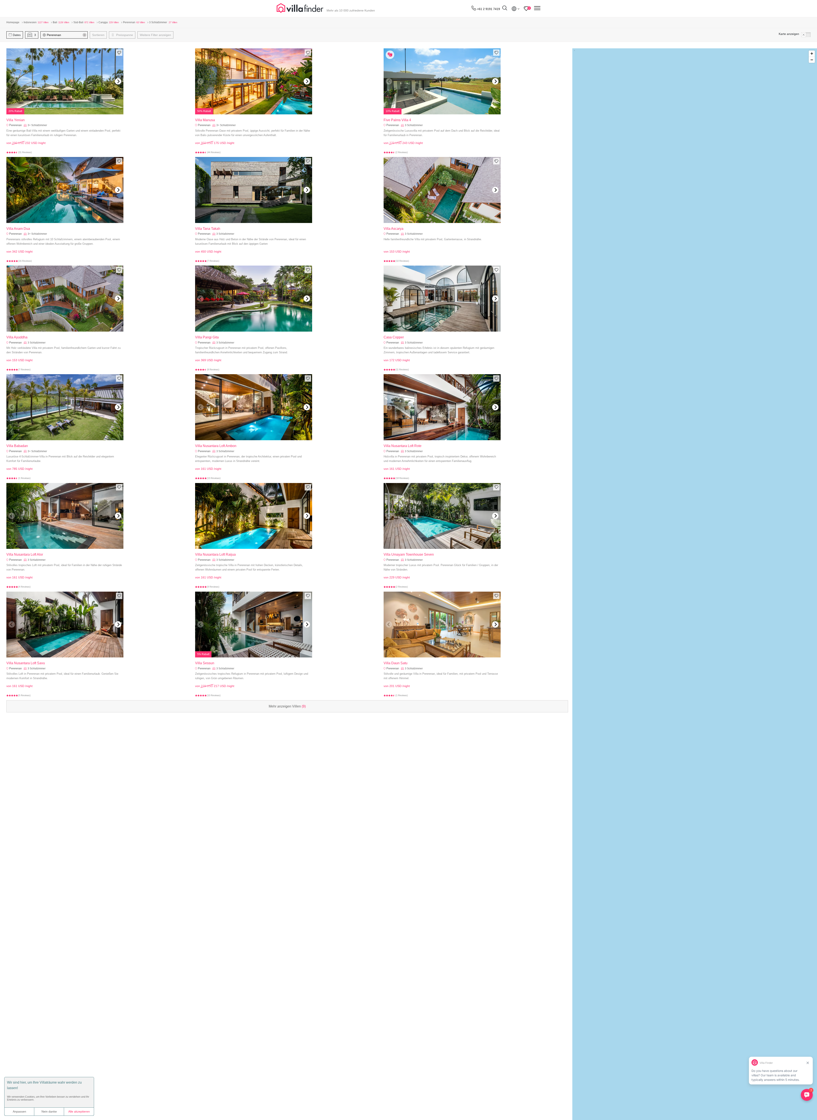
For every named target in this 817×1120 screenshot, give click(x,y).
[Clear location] (84, 35)
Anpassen (19, 1111)
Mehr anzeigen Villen (287, 706)
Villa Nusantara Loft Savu (25, 663)
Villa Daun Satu (395, 663)
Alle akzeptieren (79, 1111)
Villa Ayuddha (16, 337)
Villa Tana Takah (207, 228)
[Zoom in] (812, 53)
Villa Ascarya (393, 228)
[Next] (118, 81)
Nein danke (49, 1111)
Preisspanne (124, 35)
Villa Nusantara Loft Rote (402, 446)
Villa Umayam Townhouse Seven (409, 554)
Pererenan (15, 125)
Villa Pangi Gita (207, 337)
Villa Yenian (15, 120)
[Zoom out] (812, 60)
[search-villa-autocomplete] (504, 9)
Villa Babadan (17, 446)
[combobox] (66, 35)
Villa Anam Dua (18, 228)
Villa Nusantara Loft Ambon (215, 446)
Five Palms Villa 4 (397, 120)
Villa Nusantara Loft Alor (24, 554)
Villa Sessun (204, 663)
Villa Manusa (205, 120)
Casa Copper (394, 337)
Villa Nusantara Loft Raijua (215, 554)
